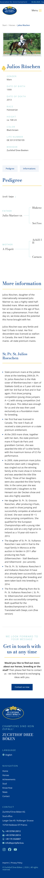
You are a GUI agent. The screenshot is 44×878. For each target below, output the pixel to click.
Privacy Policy (16, 862)
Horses (12, 25)
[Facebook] (9, 849)
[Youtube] (15, 849)
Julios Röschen (24, 25)
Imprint (5, 862)
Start (4, 25)
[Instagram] (4, 849)
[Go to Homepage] (9, 10)
